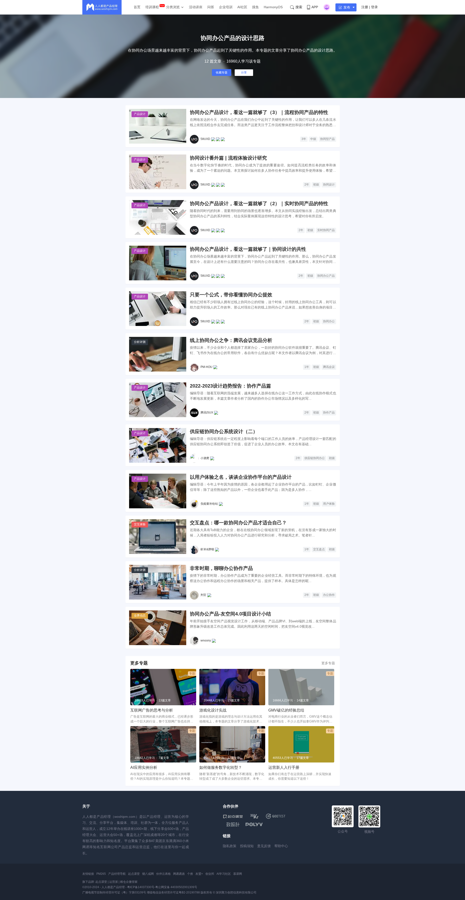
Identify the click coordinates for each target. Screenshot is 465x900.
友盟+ (199, 874)
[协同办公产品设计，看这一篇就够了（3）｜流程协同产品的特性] (157, 126)
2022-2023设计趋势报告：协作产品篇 (230, 386)
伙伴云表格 (163, 874)
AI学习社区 (224, 874)
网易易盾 (179, 874)
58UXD (205, 139)
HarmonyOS (273, 7)
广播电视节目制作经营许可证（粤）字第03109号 (114, 892)
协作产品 (329, 412)
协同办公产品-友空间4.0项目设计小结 (230, 613)
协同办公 (329, 321)
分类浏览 (173, 7)
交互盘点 (319, 549)
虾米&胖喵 (207, 549)
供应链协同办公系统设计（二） (224, 431)
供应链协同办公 (314, 458)
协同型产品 (327, 139)
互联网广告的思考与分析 (151, 710)
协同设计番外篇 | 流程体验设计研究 (228, 158)
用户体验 (329, 503)
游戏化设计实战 (212, 710)
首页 (137, 7)
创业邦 (209, 874)
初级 (316, 184)
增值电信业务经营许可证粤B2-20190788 (173, 892)
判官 (203, 595)
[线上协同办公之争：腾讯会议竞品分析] (157, 354)
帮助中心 (281, 846)
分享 (244, 72)
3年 (304, 139)
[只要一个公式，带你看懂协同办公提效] (157, 308)
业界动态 (140, 615)
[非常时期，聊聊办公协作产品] (157, 582)
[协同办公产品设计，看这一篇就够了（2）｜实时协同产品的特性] (157, 217)
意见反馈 (264, 846)
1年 (306, 367)
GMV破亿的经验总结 (286, 710)
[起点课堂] (233, 816)
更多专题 (328, 663)
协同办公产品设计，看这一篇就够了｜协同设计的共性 (248, 249)
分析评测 (140, 342)
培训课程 (152, 7)
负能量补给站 (209, 503)
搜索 (298, 7)
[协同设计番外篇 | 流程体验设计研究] (157, 171)
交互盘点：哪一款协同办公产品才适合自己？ (238, 522)
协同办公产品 (326, 275)
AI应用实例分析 (143, 767)
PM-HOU (206, 367)
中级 (313, 139)
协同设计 (329, 184)
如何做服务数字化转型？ (220, 767)
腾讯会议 (329, 367)
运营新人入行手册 (283, 767)
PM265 (101, 874)
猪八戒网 (148, 874)
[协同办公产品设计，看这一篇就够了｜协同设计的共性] (157, 263)
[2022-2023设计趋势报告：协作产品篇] (157, 399)
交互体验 (140, 524)
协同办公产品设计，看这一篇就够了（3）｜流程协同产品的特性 (259, 112)
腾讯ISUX (207, 412)
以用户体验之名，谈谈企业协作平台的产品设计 (241, 477)
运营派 (113, 882)
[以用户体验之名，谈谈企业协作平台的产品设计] (157, 491)
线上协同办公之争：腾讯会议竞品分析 (231, 340)
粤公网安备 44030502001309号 (176, 887)
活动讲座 (195, 7)
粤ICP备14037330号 (140, 887)
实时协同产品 (326, 230)
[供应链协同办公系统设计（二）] (157, 445)
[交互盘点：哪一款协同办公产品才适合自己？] (157, 536)
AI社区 (242, 7)
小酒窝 (205, 458)
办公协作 (329, 595)
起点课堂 (134, 874)
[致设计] (233, 824)
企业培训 (225, 7)
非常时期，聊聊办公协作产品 (221, 568)
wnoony (206, 640)
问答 (210, 7)
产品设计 (140, 114)
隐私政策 (229, 846)
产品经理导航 (117, 874)
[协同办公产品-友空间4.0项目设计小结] (157, 627)
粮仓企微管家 (129, 882)
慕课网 (237, 874)
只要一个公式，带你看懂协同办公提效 (231, 294)
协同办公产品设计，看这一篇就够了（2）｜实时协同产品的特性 (259, 203)
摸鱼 (255, 7)
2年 (306, 184)
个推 (190, 874)
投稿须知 (247, 846)
